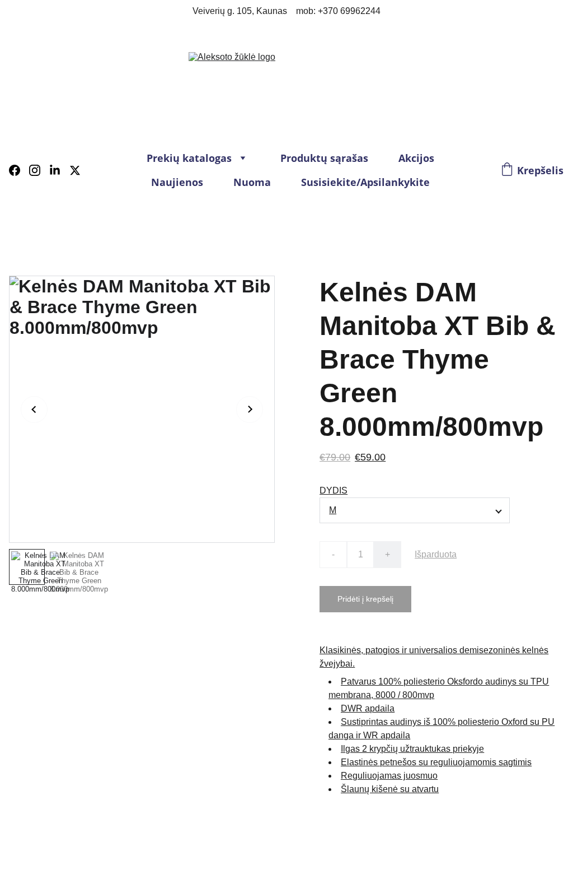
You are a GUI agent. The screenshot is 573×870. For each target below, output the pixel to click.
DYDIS (333, 490)
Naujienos (177, 182)
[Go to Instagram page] (39, 170)
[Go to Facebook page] (19, 170)
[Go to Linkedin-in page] (59, 170)
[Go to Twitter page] (75, 170)
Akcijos (416, 158)
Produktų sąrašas (324, 158)
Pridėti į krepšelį (365, 598)
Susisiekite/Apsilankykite (365, 182)
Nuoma (252, 182)
